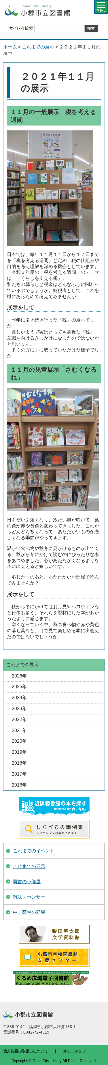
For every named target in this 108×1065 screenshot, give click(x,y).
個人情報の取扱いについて (25, 1051)
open (101, 7)
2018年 (19, 763)
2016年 (19, 785)
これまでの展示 (38, 46)
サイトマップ (74, 1051)
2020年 (19, 741)
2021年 (19, 730)
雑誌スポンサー (29, 896)
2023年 (19, 708)
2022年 (19, 719)
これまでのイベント (33, 850)
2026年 (19, 675)
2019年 (19, 752)
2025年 (19, 686)
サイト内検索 (21, 28)
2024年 (19, 697)
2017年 (19, 774)
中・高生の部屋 (29, 912)
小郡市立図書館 (37, 12)
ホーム (10, 46)
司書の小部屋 (27, 881)
